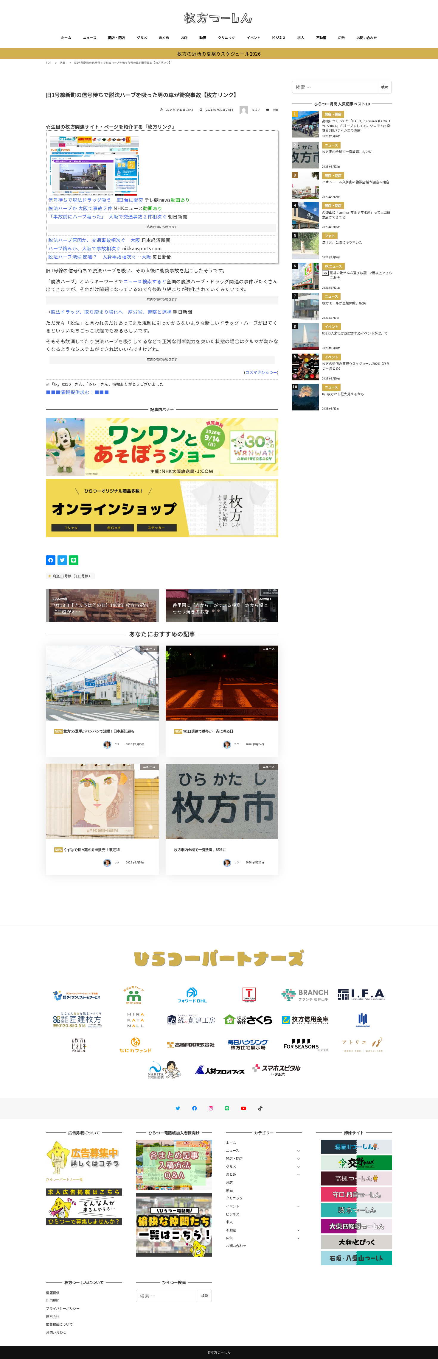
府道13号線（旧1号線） (72, 575)
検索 (384, 87)
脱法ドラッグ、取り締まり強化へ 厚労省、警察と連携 (111, 311)
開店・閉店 (116, 37)
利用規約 (52, 1300)
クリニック (226, 37)
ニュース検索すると (145, 281)
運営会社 (52, 1316)
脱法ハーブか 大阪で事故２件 (80, 208)
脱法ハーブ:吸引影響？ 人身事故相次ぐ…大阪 (99, 256)
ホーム (66, 37)
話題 (276, 110)
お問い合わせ (367, 37)
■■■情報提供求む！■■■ (77, 392)
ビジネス (278, 37)
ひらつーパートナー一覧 (64, 1179)
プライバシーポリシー (63, 1308)
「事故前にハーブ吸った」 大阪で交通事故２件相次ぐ (107, 216)
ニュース (89, 37)
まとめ (164, 37)
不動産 (321, 37)
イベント (253, 37)
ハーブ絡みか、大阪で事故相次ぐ (84, 248)
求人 (300, 37)
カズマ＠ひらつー (261, 372)
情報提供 (52, 1292)
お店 (184, 37)
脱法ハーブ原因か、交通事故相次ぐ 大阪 (94, 240)
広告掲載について (59, 1324)
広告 (341, 37)
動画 (202, 37)
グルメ (142, 37)
